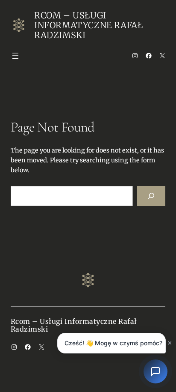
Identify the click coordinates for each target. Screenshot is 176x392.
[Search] (151, 196)
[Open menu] (15, 56)
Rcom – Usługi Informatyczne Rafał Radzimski (88, 25)
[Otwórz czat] (155, 371)
